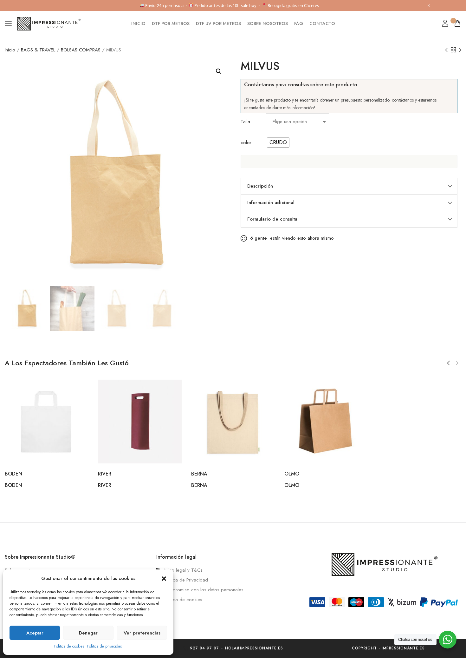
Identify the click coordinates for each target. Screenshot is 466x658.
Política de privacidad (104, 646)
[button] (164, 578)
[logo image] (49, 23)
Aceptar (34, 632)
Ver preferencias (142, 632)
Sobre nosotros (267, 23)
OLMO (291, 473)
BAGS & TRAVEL (38, 49)
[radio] (278, 142)
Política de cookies (69, 646)
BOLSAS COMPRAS (80, 49)
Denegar (88, 632)
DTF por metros (171, 23)
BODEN (13, 473)
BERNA (199, 473)
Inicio (138, 23)
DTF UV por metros (218, 23)
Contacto (322, 23)
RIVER (104, 473)
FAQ (298, 23)
